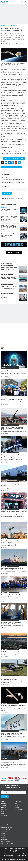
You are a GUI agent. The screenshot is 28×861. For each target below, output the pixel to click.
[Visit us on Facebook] (10, 851)
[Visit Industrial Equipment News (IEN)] (17, 778)
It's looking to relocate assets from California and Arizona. (13, 709)
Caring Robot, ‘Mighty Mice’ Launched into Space (9, 268)
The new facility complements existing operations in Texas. (13, 401)
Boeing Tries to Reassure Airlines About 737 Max (8, 277)
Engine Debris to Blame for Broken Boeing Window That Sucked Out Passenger (12, 623)
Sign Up (4, 796)
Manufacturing (5, 592)
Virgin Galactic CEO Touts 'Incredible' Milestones (9, 287)
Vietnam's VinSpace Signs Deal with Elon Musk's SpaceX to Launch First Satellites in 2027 (13, 734)
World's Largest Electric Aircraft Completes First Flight (13, 652)
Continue (7, 193)
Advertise (16, 853)
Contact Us (9, 853)
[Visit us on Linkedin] (16, 851)
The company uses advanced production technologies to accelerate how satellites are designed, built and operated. (14, 459)
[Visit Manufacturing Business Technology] (17, 780)
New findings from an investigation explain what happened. (12, 626)
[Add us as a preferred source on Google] (19, 162)
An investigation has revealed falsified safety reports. (14, 431)
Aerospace (13, 25)
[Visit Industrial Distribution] (3, 780)
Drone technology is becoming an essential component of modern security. (11, 544)
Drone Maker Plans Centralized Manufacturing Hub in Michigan (13, 706)
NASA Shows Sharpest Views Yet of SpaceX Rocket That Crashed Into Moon (12, 569)
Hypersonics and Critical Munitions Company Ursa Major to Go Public (14, 512)
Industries (4, 25)
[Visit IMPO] (24, 778)
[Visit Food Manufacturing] (10, 778)
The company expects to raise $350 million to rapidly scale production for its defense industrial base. (13, 515)
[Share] (6, 162)
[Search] (22, 2)
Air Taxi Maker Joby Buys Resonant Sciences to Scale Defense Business (13, 761)
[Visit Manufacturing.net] (10, 780)
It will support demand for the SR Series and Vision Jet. (13, 598)
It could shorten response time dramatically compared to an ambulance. (14, 681)
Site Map (15, 857)
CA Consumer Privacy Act (20, 855)
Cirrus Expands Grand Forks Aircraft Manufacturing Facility (10, 595)
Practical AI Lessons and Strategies (8, 296)
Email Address (6, 186)
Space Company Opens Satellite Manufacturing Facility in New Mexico (9, 235)
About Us (4, 853)
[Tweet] (12, 162)
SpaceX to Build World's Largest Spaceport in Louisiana (12, 484)
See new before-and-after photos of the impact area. (13, 571)
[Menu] (25, 2)
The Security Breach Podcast (8, 209)
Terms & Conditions (8, 855)
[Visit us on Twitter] (13, 851)
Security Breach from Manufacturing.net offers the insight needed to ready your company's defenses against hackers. (13, 373)
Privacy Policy (23, 853)
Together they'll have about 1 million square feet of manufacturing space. (13, 765)
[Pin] (16, 162)
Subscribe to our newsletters (14, 158)
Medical (4, 675)
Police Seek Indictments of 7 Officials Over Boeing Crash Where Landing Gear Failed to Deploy (8, 226)
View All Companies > (14, 252)
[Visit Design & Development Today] (3, 778)
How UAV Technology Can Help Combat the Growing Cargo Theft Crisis (12, 541)
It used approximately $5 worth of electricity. (11, 655)
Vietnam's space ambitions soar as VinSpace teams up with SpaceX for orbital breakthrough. (13, 737)
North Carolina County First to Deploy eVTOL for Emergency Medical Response (13, 678)
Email (2, 790)
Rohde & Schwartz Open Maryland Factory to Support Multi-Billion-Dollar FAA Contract (9, 218)
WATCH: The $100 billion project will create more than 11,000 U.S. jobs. (13, 487)
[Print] (2, 162)
